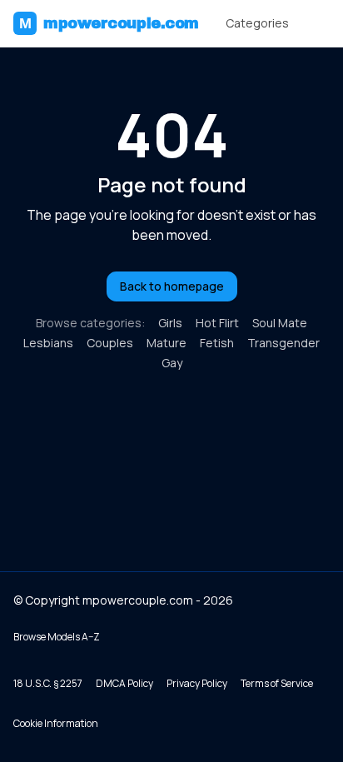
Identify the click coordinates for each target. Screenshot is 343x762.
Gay (172, 363)
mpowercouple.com (109, 23)
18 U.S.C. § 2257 (47, 683)
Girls (170, 323)
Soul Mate (279, 323)
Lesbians (48, 343)
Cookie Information (55, 723)
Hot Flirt (217, 323)
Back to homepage (172, 286)
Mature (166, 343)
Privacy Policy (197, 683)
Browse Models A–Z (56, 637)
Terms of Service (277, 683)
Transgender (283, 343)
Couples (110, 343)
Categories (257, 23)
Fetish (217, 343)
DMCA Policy (124, 683)
